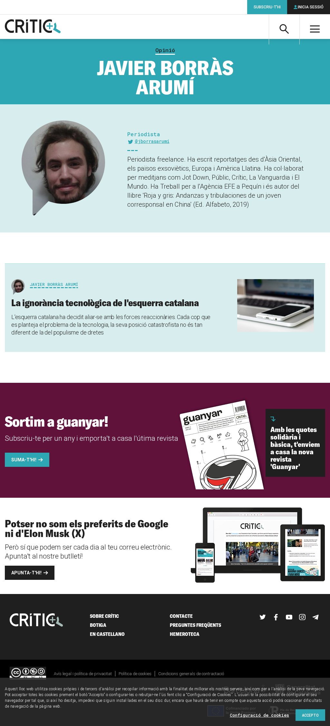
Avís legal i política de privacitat (83, 673)
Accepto (310, 715)
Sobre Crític (104, 616)
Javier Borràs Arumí (54, 284)
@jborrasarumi (152, 141)
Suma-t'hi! (23, 459)
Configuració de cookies (259, 715)
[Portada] (33, 26)
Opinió (165, 50)
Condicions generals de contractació (191, 673)
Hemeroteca (184, 634)
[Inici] (36, 620)
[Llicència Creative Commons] (28, 674)
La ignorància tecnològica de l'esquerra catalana (105, 302)
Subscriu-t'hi (267, 7)
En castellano (107, 634)
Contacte (181, 616)
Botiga (98, 625)
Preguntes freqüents (195, 625)
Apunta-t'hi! (26, 572)
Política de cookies (135, 673)
